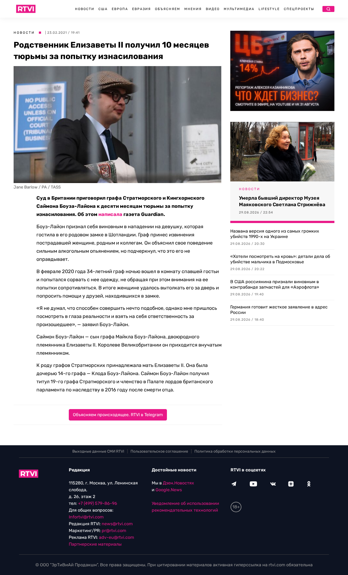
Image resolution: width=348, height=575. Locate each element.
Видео (213, 9)
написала (110, 214)
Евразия (141, 9)
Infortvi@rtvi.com (86, 517)
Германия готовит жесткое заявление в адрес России (279, 309)
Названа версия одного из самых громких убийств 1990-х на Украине (274, 233)
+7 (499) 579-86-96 (97, 503)
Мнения (193, 9)
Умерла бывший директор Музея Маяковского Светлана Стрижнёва (282, 201)
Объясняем (167, 9)
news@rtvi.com (117, 523)
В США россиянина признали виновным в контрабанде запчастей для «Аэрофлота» (274, 284)
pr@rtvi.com (114, 530)
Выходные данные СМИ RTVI (98, 451)
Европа (120, 9)
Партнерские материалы (95, 544)
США (103, 9)
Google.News (169, 489)
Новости (84, 9)
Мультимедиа (239, 9)
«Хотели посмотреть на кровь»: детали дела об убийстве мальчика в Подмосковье (280, 259)
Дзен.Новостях (178, 483)
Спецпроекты (299, 9)
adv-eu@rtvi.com (116, 537)
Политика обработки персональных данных (235, 451)
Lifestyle (269, 9)
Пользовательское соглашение (159, 451)
